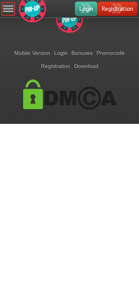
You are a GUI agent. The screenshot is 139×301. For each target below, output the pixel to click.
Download (86, 66)
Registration (117, 8)
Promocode (111, 53)
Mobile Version (32, 53)
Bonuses (82, 53)
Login (86, 8)
